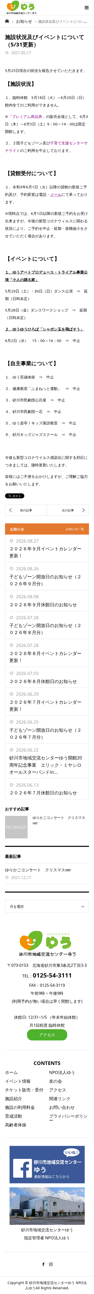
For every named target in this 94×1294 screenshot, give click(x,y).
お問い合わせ (62, 1107)
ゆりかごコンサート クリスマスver (38, 870)
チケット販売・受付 (24, 1090)
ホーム (11, 1072)
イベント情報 (18, 1081)
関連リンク (59, 1098)
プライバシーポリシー (68, 1118)
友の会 (55, 1081)
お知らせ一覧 (75, 529)
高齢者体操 (15, 1125)
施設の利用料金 (20, 1107)
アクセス (47, 1034)
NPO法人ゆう (62, 1072)
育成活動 (13, 1116)
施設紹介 (13, 1098)
